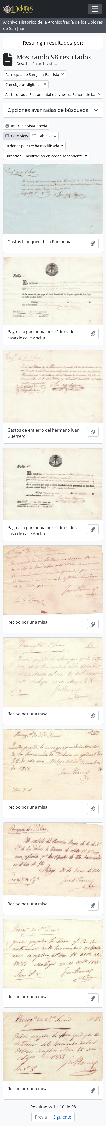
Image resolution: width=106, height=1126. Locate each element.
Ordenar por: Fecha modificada (32, 145)
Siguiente (62, 1117)
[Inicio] (20, 9)
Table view (46, 135)
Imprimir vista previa (28, 125)
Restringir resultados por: (53, 42)
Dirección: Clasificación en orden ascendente (44, 155)
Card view (19, 135)
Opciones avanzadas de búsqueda (48, 110)
